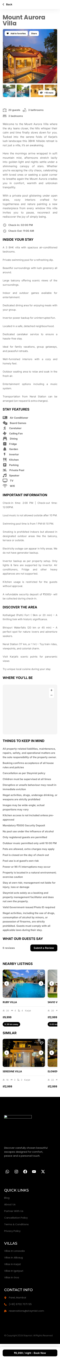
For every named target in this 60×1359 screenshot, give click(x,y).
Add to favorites (18, 33)
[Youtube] (34, 1171)
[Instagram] (16, 1171)
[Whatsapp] (7, 1171)
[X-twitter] (43, 1171)
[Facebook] (25, 1171)
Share (34, 33)
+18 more (48, 92)
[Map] (30, 709)
